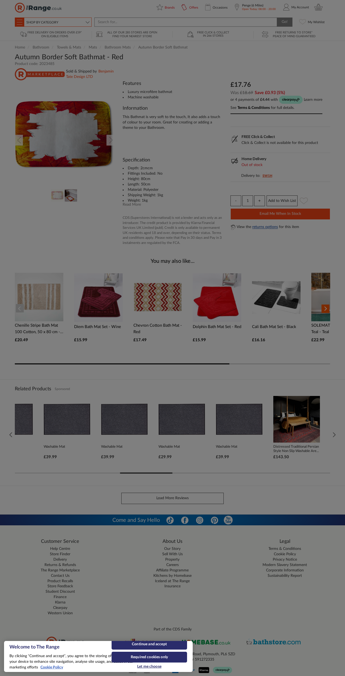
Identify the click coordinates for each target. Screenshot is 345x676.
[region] (98, 656)
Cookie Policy (51, 667)
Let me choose (149, 666)
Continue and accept (149, 644)
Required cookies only (149, 657)
